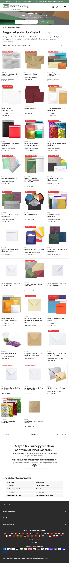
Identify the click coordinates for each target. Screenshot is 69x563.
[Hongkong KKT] (52, 533)
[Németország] (25, 536)
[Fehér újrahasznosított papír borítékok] (57, 339)
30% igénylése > (46, 22)
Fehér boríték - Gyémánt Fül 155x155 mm (10, 285)
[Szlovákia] (54, 536)
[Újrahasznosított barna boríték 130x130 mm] (34, 339)
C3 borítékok (10, 482)
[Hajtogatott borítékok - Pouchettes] (57, 235)
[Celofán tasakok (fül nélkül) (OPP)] (11, 60)
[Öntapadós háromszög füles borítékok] (57, 164)
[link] (13, 434)
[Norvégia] (28, 536)
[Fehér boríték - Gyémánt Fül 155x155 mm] (11, 270)
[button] (61, 7)
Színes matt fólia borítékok (53, 215)
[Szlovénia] (57, 536)
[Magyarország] (21, 536)
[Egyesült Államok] (26, 533)
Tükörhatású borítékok (56, 388)
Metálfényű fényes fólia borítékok (56, 144)
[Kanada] (7, 536)
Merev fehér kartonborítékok (8, 110)
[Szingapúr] (50, 536)
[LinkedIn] (36, 543)
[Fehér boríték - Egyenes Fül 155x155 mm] (11, 235)
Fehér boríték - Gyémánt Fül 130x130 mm (10, 389)
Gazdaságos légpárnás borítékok (56, 110)
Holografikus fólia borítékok (8, 422)
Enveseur (46, 558)
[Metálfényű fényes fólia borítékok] (57, 129)
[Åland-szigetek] (5, 533)
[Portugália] (36, 536)
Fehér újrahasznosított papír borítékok (56, 354)
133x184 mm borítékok (42, 485)
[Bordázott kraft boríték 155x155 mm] (34, 407)
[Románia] (39, 536)
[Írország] (63, 533)
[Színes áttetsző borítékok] (34, 235)
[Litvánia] (17, 536)
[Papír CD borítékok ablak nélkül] (57, 305)
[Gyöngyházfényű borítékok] (57, 60)
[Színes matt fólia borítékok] (57, 201)
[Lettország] (14, 536)
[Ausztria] (12, 533)
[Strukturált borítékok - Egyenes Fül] (11, 201)
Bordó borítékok (30, 109)
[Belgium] (16, 533)
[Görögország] (45, 533)
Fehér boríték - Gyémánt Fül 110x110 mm (33, 389)
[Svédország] (46, 536)
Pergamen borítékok (9, 178)
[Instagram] (33, 543)
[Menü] (65, 7)
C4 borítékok (40, 482)
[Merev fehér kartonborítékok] (11, 95)
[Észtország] (34, 533)
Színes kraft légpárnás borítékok (10, 144)
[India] (59, 533)
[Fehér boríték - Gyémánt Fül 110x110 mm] (34, 374)
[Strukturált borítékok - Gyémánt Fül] (34, 270)
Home (4, 27)
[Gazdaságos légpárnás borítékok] (57, 95)
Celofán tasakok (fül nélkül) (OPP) (9, 75)
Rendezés (6, 45)
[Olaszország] (32, 536)
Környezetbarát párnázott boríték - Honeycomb (32, 180)
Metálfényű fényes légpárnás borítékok (32, 144)
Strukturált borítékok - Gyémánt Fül (33, 285)
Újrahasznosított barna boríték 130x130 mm (33, 354)
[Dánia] (23, 533)
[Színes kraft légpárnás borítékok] (11, 129)
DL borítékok (40, 492)
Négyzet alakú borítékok (14, 495)
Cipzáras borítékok (8, 353)
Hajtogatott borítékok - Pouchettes (57, 250)
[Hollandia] (48, 533)
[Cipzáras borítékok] (11, 339)
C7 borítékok (10, 492)
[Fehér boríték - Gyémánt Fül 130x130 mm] (11, 374)
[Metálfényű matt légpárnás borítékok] (11, 305)
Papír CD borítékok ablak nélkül (56, 320)
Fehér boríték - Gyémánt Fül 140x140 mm (56, 285)
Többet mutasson (8, 41)
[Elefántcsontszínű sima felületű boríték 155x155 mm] (34, 305)
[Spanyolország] (43, 536)
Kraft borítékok (30, 74)
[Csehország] (19, 533)
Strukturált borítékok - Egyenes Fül (10, 215)
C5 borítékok (11, 485)
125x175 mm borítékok (13, 489)
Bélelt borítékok (30, 215)
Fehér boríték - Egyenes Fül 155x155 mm (10, 250)
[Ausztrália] (8, 533)
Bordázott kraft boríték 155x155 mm (33, 422)
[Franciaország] (41, 533)
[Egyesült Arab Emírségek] (30, 533)
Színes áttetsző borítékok (34, 249)
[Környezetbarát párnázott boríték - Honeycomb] (34, 164)
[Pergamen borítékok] (11, 164)
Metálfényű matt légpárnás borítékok (9, 320)
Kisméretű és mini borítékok (44, 495)
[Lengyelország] (10, 536)
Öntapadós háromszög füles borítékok (56, 179)
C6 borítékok (40, 489)
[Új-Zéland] (61, 536)
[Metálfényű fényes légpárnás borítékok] (34, 130)
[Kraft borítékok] (34, 60)
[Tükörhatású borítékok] (57, 374)
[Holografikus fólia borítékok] (11, 407)
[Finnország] (37, 533)
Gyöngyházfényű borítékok (53, 75)
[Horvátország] (56, 533)
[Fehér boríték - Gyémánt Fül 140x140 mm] (57, 270)
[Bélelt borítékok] (34, 201)
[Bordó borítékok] (34, 95)
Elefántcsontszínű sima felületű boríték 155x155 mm (33, 320)
